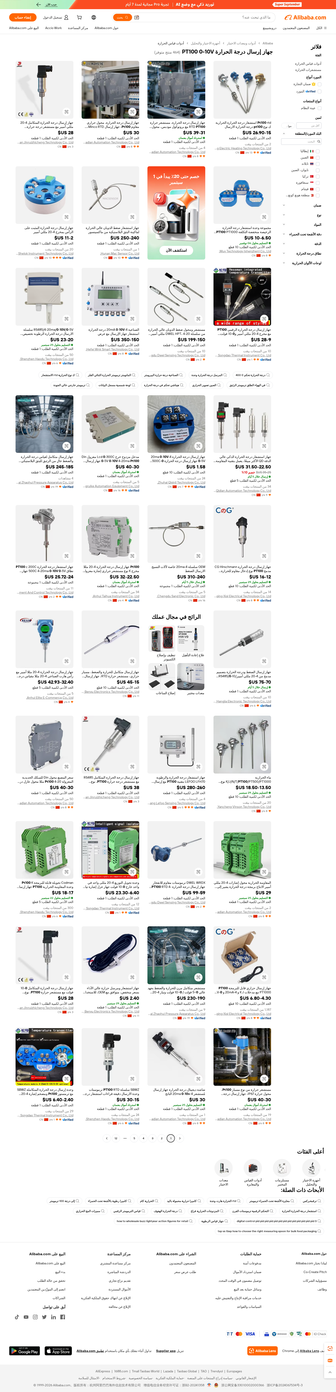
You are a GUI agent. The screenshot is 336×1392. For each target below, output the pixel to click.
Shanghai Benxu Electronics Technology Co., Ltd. (110, 691)
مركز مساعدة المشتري (115, 1263)
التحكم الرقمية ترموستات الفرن (250, 1211)
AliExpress (103, 1371)
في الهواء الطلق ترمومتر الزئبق (247, 385)
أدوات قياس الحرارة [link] (171, 43)
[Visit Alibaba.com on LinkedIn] (53, 1317)
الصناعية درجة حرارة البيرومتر (161, 375)
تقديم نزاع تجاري (120, 1280)
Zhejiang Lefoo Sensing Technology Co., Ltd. (176, 803)
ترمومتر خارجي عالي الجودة (69, 385)
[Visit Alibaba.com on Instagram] (35, 1317)
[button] (136, 17)
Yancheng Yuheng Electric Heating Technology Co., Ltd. (242, 148)
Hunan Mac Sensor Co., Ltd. (119, 253)
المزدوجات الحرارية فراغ (205, 1211)
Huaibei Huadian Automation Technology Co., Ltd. (176, 152)
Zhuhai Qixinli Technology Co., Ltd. (181, 482)
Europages (234, 1371)
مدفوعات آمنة (252, 1263)
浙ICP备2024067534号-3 (285, 1385)
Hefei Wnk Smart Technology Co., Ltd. (112, 349)
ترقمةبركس (310, 1201)
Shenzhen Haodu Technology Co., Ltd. (46, 359)
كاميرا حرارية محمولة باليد (182, 1201)
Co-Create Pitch (315, 1272)
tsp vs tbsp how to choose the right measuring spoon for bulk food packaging (267, 1231)
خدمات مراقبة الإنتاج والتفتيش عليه (238, 1298)
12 (116, 1138)
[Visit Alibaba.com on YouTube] (26, 1317)
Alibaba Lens (309, 1351)
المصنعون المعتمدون (182, 1263)
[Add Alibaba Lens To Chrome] (262, 1350)
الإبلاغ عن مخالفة (120, 1307)
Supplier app (166, 1351)
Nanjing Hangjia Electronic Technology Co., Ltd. (242, 701)
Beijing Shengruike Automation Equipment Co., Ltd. (110, 486)
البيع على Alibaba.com (50, 1263)
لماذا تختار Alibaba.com (311, 1263)
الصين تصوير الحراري (204, 385)
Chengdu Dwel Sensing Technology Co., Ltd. (176, 355)
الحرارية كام (147, 1201)
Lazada (168, 1371)
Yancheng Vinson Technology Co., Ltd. (244, 807)
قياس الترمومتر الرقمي (127, 1211)
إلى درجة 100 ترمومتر (62, 1201)
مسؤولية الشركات (315, 1280)
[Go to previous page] (180, 1138)
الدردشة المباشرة (119, 1272)
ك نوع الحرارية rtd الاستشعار (58, 375)
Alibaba (268, 43)
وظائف (322, 1289)
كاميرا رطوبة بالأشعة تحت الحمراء (107, 1201)
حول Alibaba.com (314, 1253)
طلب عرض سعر (185, 1272)
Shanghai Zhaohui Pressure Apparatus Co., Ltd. (44, 482)
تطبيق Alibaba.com (90, 1351)
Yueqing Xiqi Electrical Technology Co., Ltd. (242, 596)
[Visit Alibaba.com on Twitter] (44, 1317)
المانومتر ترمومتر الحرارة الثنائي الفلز (109, 375)
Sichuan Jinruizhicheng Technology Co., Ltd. (44, 142)
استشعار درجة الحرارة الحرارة (299, 1211)
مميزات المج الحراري (88, 1211)
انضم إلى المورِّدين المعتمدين (46, 1289)
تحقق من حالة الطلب (51, 1280)
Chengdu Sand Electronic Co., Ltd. (181, 596)
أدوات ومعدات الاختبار (241, 43)
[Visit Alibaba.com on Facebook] (62, 1317)
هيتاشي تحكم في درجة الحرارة (161, 385)
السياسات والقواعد (249, 1307)
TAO (204, 1371)
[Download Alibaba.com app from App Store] (58, 1350)
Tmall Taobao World (145, 1371)
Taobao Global (187, 1371)
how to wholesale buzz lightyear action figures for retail (152, 1221)
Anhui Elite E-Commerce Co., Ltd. (49, 697)
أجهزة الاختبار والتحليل (205, 43)
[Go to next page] (107, 1138)
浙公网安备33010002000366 (242, 1385)
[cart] (78, 18)
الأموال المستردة (120, 1289)
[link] (330, 1348)
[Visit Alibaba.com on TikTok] (17, 1317)
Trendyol (217, 1371)
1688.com (121, 1371)
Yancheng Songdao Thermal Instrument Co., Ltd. (242, 355)
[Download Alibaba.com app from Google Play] (24, 1350)
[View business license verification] (209, 1385)
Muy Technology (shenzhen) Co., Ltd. (245, 251)
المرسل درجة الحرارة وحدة (207, 375)
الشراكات (59, 1298)
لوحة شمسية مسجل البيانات (115, 385)
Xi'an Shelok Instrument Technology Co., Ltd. (44, 253)
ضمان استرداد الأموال (247, 1272)
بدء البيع (60, 1272)
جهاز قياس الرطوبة (212, 1221)
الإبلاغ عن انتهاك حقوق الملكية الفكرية (106, 1298)
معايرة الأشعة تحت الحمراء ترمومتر (269, 1201)
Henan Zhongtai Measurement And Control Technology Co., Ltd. (44, 592)
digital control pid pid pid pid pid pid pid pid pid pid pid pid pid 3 (277, 1221)
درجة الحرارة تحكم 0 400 (250, 375)
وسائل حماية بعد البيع (247, 1289)
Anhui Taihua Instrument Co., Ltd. (115, 596)
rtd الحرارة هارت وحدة (223, 1201)
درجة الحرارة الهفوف (166, 1211)
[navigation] (301, 591)
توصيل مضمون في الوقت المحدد (240, 1280)
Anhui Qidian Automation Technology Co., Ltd (242, 490)
